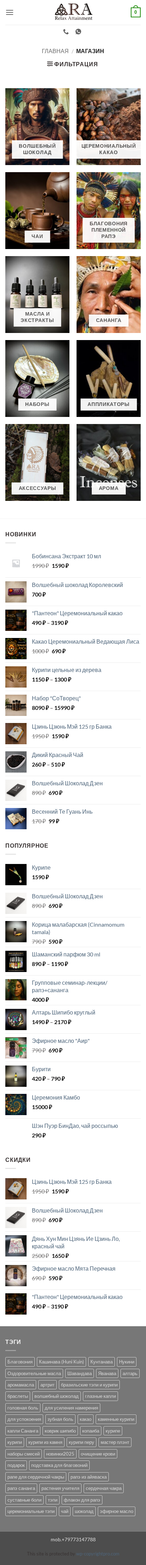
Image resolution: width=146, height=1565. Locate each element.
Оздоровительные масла (34, 1373)
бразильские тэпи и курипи (89, 1385)
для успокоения (24, 1419)
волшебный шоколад (56, 1396)
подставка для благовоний (59, 1465)
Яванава (107, 1373)
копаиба (90, 1431)
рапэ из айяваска (89, 1477)
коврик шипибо (60, 1431)
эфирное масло (116, 1511)
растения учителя (60, 1488)
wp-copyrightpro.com (97, 1553)
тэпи (52, 1500)
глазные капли (100, 1396)
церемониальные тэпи (31, 1511)
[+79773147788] (67, 32)
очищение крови (98, 1454)
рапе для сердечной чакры (35, 1477)
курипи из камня (45, 1442)
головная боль (22, 1408)
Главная (55, 50)
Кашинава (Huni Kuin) (61, 1362)
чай (64, 1511)
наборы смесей (23, 1454)
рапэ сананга (21, 1488)
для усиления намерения (71, 1408)
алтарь (130, 1373)
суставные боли (24, 1500)
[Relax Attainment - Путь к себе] (73, 12)
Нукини (126, 1362)
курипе (113, 1431)
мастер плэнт (115, 1442)
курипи (14, 1442)
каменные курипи (116, 1419)
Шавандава (79, 1373)
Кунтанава (101, 1362)
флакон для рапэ (82, 1500)
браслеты (17, 1396)
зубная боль (60, 1419)
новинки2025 (60, 1454)
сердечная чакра (104, 1488)
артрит (47, 1385)
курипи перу (81, 1442)
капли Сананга (22, 1431)
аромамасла (20, 1385)
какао (85, 1419)
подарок (16, 1465)
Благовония (20, 1362)
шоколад (84, 1511)
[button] (9, 12)
